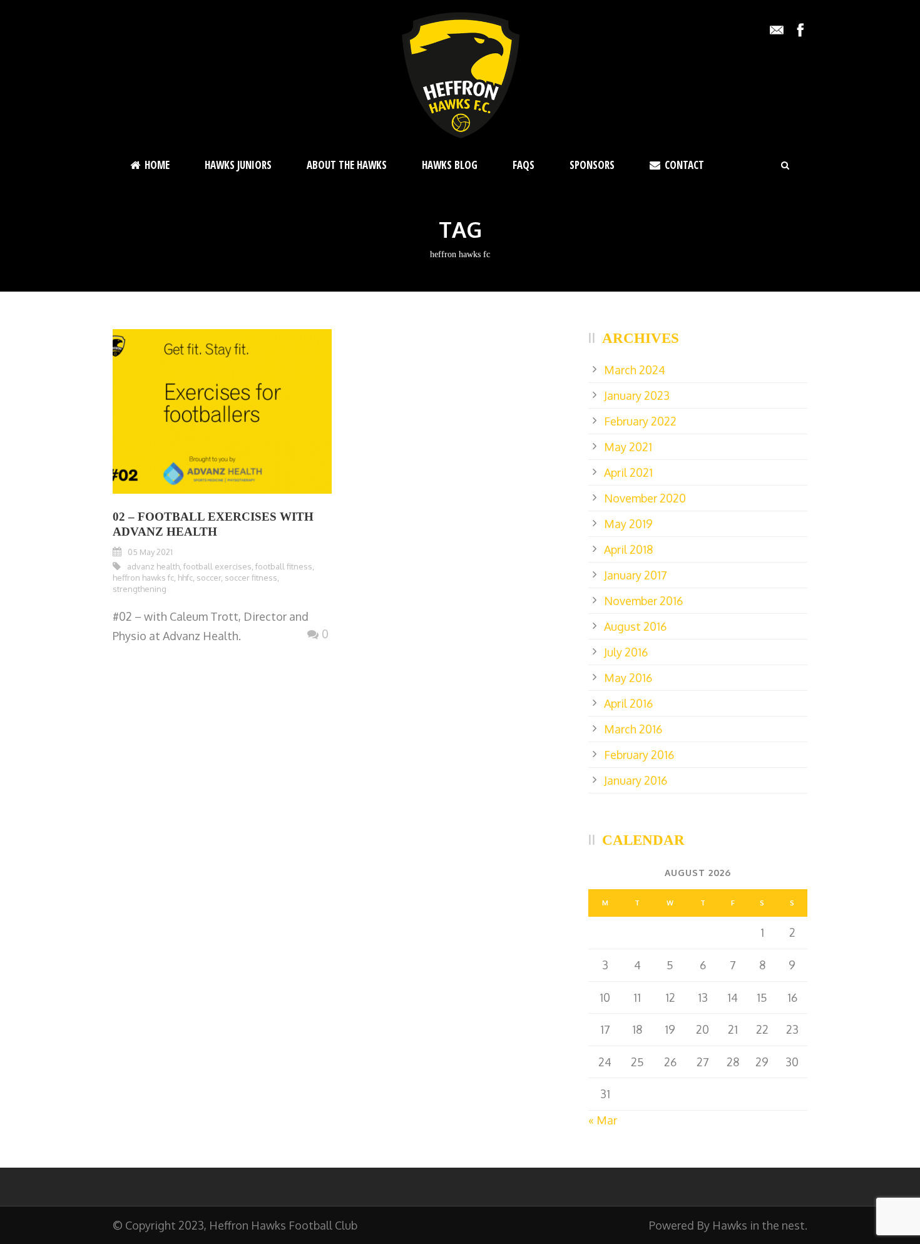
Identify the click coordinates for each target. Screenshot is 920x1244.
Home (157, 165)
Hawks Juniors (238, 165)
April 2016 (628, 703)
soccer (209, 578)
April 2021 (628, 472)
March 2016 (633, 729)
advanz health (153, 566)
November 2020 (645, 498)
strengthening (139, 589)
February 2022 (640, 421)
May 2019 (628, 524)
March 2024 (634, 370)
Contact (684, 165)
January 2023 (637, 395)
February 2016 (639, 755)
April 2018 (628, 549)
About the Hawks (347, 165)
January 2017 (635, 575)
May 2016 (628, 678)
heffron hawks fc (143, 578)
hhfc (185, 578)
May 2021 (628, 447)
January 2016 (635, 780)
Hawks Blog (450, 165)
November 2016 (643, 601)
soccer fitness (251, 578)
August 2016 (635, 626)
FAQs (523, 165)
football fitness (283, 566)
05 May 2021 (150, 552)
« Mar (602, 1120)
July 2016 (626, 652)
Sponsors (592, 165)
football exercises (217, 566)
